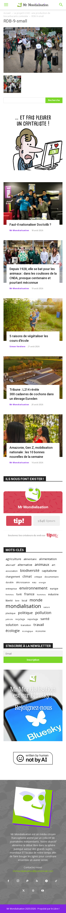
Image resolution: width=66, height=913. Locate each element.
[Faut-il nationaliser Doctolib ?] (33, 203)
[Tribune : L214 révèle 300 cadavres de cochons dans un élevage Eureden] (33, 377)
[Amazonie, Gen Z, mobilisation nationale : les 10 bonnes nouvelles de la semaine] (33, 435)
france (29, 594)
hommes (41, 594)
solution (12, 624)
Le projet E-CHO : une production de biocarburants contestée (27, 15)
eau (34, 582)
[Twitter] (23, 890)
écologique (27, 631)
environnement (33, 588)
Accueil (7, 13)
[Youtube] (42, 890)
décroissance (23, 582)
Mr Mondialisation (19, 230)
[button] (6, 4)
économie (41, 631)
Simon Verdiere (17, 346)
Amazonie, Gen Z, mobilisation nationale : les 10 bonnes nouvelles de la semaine (31, 452)
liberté (9, 600)
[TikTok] (55, 881)
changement (13, 576)
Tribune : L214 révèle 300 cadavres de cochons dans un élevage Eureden (32, 394)
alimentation (48, 559)
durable (10, 582)
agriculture (13, 559)
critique (38, 576)
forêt (19, 594)
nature (46, 607)
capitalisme (49, 571)
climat (27, 576)
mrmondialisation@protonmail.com (33, 871)
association (12, 570)
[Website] (33, 890)
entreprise (11, 588)
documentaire (52, 576)
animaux (42, 564)
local (24, 600)
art (53, 565)
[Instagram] (17, 880)
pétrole (9, 619)
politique (25, 613)
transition (26, 625)
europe (54, 588)
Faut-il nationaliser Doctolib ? (30, 224)
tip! (19, 521)
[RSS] (36, 881)
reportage (32, 619)
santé (44, 619)
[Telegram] (46, 881)
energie (42, 582)
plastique (10, 613)
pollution (43, 612)
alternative (25, 565)
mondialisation (23, 606)
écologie (13, 630)
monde (36, 600)
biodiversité (29, 570)
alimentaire (30, 559)
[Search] (61, 4)
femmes (10, 594)
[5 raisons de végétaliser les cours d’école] (33, 319)
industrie (53, 594)
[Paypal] (27, 881)
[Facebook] (8, 881)
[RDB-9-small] (33, 71)
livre (17, 600)
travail (38, 624)
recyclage (20, 619)
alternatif (10, 565)
